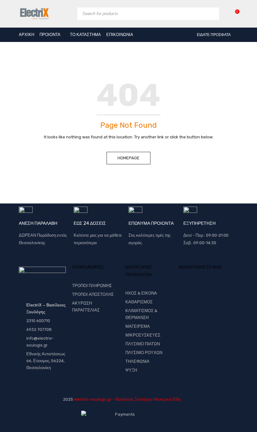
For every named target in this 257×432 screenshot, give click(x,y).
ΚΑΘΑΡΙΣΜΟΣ (139, 302)
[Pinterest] (210, 290)
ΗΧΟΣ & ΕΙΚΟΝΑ (141, 293)
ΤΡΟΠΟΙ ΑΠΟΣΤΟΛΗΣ (93, 294)
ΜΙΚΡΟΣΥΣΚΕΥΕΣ (142, 335)
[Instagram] (222, 290)
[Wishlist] (234, 13)
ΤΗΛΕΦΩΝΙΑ (137, 361)
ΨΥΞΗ (131, 370)
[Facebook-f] (186, 290)
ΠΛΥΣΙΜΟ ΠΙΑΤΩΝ (142, 344)
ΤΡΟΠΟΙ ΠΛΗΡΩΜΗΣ (92, 285)
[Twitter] (198, 290)
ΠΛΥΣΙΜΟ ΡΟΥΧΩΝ (143, 352)
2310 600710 (38, 320)
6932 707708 (39, 329)
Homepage (128, 158)
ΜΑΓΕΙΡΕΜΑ (137, 326)
